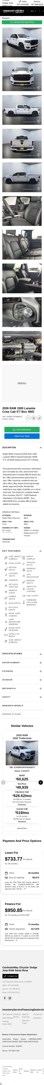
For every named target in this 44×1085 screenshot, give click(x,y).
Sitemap (26, 1071)
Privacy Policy (15, 1071)
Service (17, 1009)
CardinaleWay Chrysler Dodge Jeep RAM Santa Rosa (7, 1071)
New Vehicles (7, 1014)
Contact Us (12, 976)
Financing (27, 1009)
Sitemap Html (33, 1071)
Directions (37, 1018)
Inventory (7, 1009)
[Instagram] (9, 998)
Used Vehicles (7, 1018)
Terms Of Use (21, 1071)
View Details (22, 828)
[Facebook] (4, 998)
